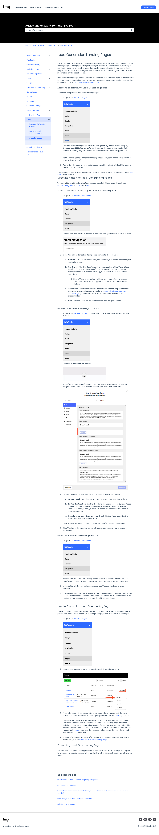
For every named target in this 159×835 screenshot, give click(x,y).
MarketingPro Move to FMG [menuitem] (35, 153)
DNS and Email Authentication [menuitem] (35, 132)
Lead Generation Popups (66, 785)
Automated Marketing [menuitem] (35, 87)
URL (87, 185)
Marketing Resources (54, 7)
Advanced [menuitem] (30, 119)
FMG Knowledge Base (34, 45)
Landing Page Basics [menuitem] (34, 74)
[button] (49, 56)
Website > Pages (80, 97)
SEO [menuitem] (30, 142)
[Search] (131, 30)
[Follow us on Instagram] (145, 819)
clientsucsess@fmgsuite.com (86, 82)
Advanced (51, 45)
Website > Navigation (82, 195)
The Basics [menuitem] (30, 60)
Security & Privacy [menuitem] (34, 147)
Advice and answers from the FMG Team (50, 25)
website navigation (65, 185)
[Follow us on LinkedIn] (150, 819)
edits (118, 715)
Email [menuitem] (28, 78)
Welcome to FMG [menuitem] (33, 55)
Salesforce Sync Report (66, 804)
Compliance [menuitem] (31, 92)
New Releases (21, 7)
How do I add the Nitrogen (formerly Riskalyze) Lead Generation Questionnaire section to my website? (92, 792)
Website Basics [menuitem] (32, 69)
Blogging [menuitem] (30, 101)
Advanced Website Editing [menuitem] (37, 125)
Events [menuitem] (29, 96)
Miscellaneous (66, 45)
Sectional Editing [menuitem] (33, 106)
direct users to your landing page (93, 739)
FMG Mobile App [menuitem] (33, 115)
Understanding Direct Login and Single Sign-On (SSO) (77, 780)
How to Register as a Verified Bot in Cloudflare (74, 798)
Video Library (35, 7)
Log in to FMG (148, 7)
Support (77, 730)
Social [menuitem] (28, 83)
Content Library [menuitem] (33, 64)
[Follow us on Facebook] (140, 819)
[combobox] (77, 30)
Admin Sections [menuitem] (33, 110)
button (79, 185)
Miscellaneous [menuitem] (35, 138)
